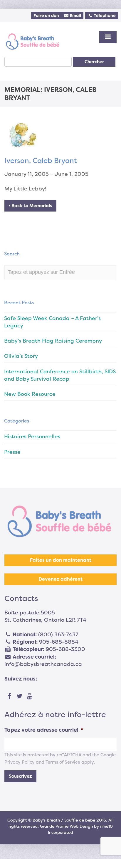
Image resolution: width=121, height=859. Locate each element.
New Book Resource (30, 394)
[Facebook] (9, 696)
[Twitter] (19, 696)
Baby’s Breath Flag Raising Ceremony (53, 340)
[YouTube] (29, 696)
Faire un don (46, 15)
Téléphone (104, 15)
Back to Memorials (31, 206)
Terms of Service (63, 762)
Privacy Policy (19, 762)
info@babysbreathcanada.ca (43, 664)
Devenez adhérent (60, 579)
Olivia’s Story (21, 356)
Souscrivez (20, 776)
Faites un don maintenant (60, 560)
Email (75, 15)
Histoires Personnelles (32, 436)
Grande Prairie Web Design (66, 826)
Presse (12, 452)
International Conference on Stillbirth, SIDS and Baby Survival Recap (60, 375)
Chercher (94, 62)
